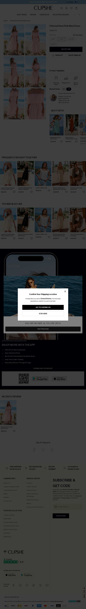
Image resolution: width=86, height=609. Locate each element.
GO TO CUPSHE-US (43, 307)
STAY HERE (43, 314)
